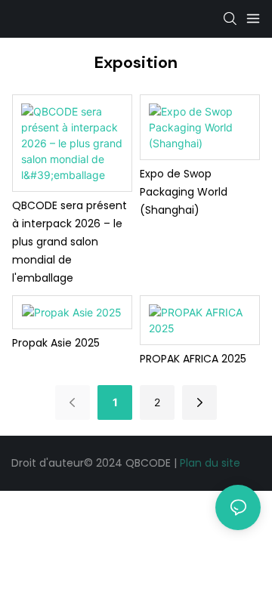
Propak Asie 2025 (56, 342)
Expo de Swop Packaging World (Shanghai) (183, 191)
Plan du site (210, 462)
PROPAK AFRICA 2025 (193, 358)
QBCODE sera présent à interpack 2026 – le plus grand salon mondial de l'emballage (69, 241)
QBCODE (149, 462)
